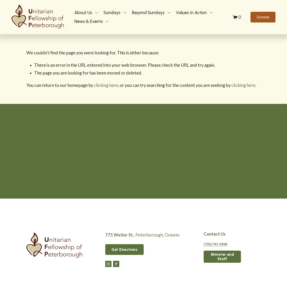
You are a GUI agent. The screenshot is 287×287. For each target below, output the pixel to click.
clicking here (106, 85)
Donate (263, 17)
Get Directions (124, 249)
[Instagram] (108, 264)
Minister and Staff (222, 256)
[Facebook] (116, 264)
